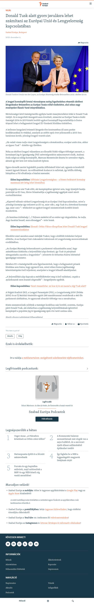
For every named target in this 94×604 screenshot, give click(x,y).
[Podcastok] (48, 601)
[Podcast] (30, 544)
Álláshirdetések (54, 560)
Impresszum (53, 569)
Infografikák (53, 588)
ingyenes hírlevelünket (56, 509)
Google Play (72, 491)
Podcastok (10, 593)
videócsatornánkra (59, 518)
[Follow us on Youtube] (8, 544)
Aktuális (9, 588)
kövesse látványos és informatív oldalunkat (60, 523)
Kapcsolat (52, 565)
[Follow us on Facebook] (13, 544)
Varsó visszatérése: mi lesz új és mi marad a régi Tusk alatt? (58, 286)
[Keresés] (72, 601)
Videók (51, 583)
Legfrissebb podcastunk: (22, 368)
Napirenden (11, 583)
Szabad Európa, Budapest (16, 33)
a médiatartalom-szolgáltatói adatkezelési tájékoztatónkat (52, 358)
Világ (8, 11)
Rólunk (8, 560)
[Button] (83, 42)
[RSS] (25, 544)
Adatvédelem (11, 565)
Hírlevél (22, 601)
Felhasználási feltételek (15, 569)
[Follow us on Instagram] (19, 544)
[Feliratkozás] (36, 544)
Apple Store (14, 494)
